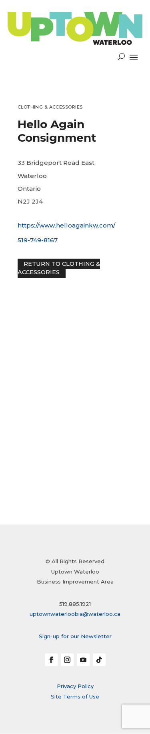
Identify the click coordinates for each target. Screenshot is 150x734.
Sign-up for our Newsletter (75, 636)
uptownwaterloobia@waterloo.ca (75, 614)
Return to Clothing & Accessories (59, 268)
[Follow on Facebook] (51, 659)
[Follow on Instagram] (67, 659)
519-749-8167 (38, 240)
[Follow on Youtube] (83, 659)
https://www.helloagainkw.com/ (66, 225)
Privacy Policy (75, 686)
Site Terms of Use (75, 696)
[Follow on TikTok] (99, 659)
